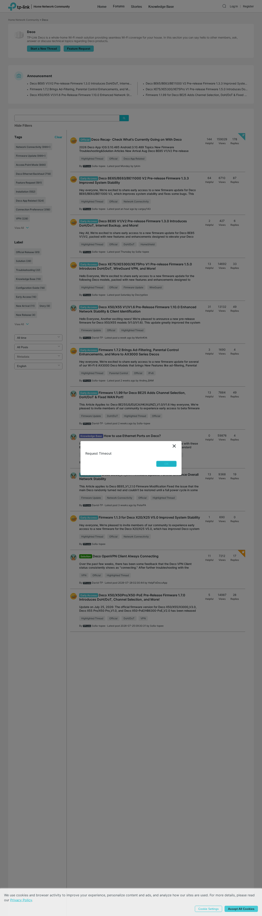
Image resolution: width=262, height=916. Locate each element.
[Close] (174, 446)
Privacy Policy (21, 900)
